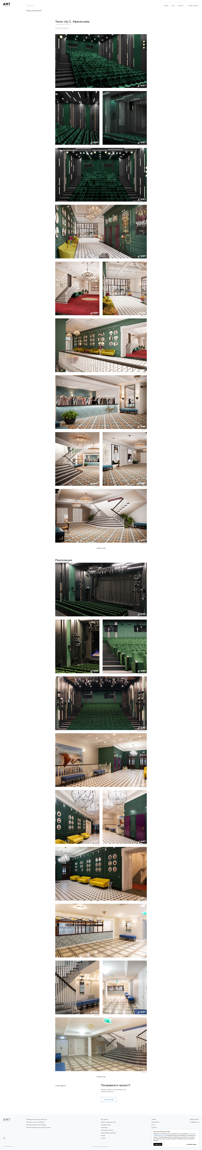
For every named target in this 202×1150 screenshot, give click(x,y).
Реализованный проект (62, 28)
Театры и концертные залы (34, 10)
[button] (193, 6)
